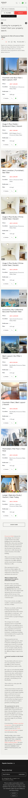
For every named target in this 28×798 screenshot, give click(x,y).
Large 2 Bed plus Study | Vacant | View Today (12, 496)
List (9, 41)
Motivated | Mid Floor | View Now (13, 450)
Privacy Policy (14, 790)
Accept (14, 793)
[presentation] (2, 23)
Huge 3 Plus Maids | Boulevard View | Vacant (12, 125)
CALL (12, 98)
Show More (14, 524)
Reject (14, 795)
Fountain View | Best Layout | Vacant (13, 403)
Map (15, 41)
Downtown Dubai (9, 536)
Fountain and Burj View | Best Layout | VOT (12, 79)
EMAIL (7, 98)
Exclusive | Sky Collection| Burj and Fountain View (12, 311)
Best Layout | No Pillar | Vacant (12, 357)
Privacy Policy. (10, 779)
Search (20, 12)
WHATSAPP (15, 98)
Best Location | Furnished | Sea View (13, 171)
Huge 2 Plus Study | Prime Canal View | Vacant (12, 218)
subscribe (22, 774)
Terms (3, 779)
